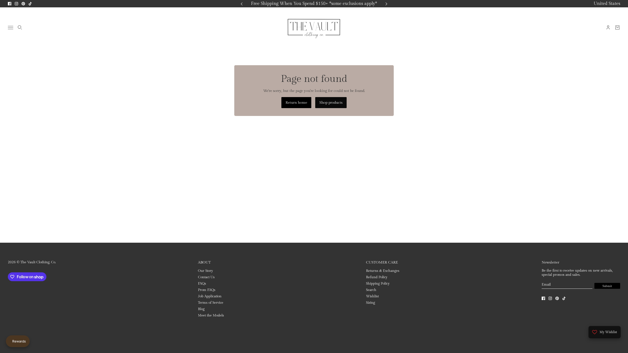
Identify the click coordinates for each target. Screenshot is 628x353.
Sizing (370, 303)
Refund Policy (376, 277)
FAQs (202, 284)
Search (371, 290)
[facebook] (9, 3)
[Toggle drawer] (10, 27)
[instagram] (16, 3)
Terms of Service (210, 303)
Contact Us (206, 277)
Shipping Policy (378, 284)
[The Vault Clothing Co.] (314, 27)
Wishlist (372, 296)
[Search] (20, 27)
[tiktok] (30, 3)
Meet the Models (211, 315)
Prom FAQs (206, 290)
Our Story (205, 271)
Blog (201, 309)
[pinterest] (23, 3)
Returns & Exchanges (382, 271)
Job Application (210, 296)
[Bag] (617, 27)
